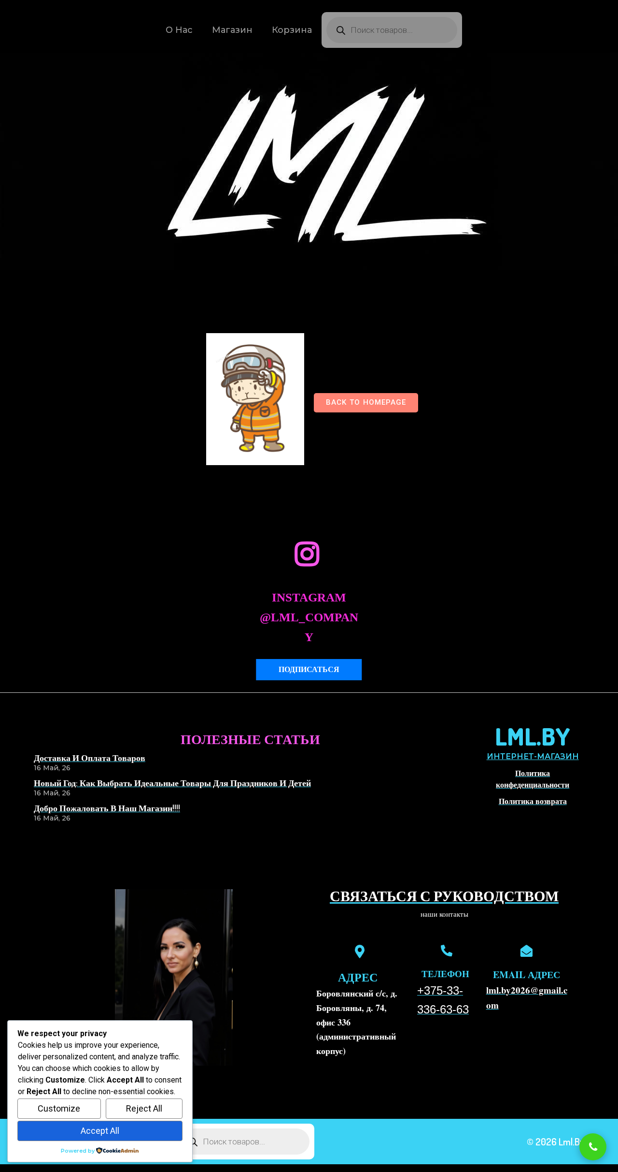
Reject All (144, 1108)
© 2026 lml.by (555, 1141)
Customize (59, 1108)
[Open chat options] (592, 1146)
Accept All (100, 1131)
